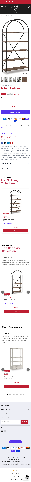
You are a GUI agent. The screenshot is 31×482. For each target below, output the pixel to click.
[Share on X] (5, 143)
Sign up (24, 422)
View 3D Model (7, 133)
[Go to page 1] (14, 316)
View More (7, 257)
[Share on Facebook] (2, 143)
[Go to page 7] (16, 394)
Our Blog (15, 463)
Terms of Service (17, 458)
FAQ (24, 458)
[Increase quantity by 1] (15, 101)
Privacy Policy (7, 458)
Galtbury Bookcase (8, 219)
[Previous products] (2, 292)
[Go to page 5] (13, 394)
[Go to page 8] (17, 394)
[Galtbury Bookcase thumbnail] (2, 79)
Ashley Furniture (7, 91)
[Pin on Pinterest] (11, 143)
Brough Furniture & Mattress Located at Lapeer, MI (14, 461)
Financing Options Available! (10, 137)
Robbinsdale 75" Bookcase (11, 377)
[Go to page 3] (10, 394)
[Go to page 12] (23, 394)
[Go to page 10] (20, 394)
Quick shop (15, 227)
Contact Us (17, 456)
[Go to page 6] (14, 394)
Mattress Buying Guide (14, 459)
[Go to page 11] (21, 394)
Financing (24, 456)
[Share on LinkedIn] (8, 143)
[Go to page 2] (9, 394)
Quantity (3, 97)
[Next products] (28, 292)
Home (2, 16)
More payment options (15, 116)
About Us (10, 456)
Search (4, 456)
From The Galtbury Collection (9, 85)
